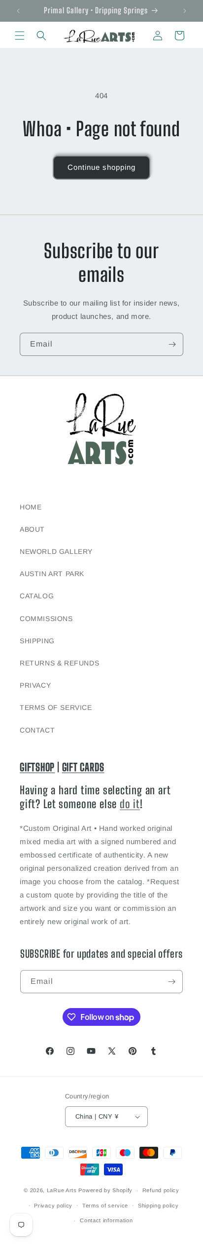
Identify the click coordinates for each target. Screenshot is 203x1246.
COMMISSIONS (46, 619)
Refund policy (160, 1190)
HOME (30, 507)
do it (130, 804)
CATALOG (37, 596)
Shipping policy (158, 1205)
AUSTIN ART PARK (52, 574)
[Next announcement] (185, 11)
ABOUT (32, 529)
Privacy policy (53, 1205)
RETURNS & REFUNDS (59, 663)
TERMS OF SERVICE (56, 707)
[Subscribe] (172, 344)
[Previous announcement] (18, 11)
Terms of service (105, 1205)
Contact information (106, 1220)
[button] (20, 35)
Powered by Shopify (105, 1190)
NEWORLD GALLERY (56, 551)
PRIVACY (35, 685)
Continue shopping (101, 167)
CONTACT (37, 730)
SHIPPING (37, 641)
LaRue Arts (62, 1190)
